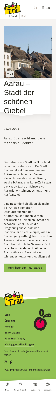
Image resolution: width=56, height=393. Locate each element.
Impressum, (17, 369)
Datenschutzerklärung (37, 369)
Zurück (14, 16)
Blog (7, 314)
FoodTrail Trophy (15, 338)
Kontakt (9, 326)
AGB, (7, 369)
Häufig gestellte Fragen (19, 344)
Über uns (10, 320)
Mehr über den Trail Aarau (25, 267)
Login (48, 7)
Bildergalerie (13, 332)
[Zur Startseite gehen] (12, 8)
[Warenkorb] (37, 7)
